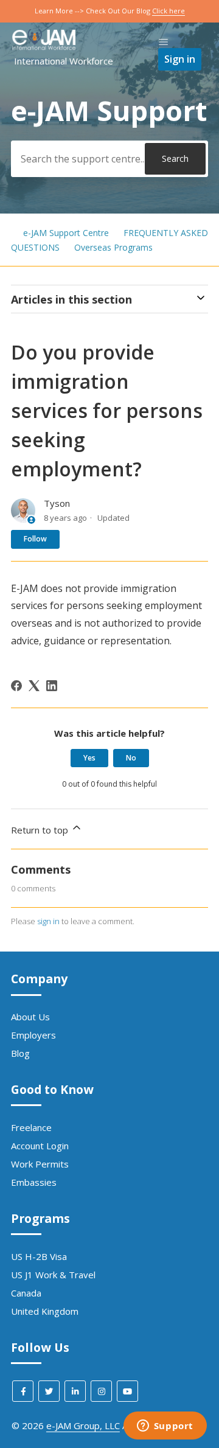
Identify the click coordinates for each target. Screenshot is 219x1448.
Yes (89, 758)
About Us (30, 1017)
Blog (20, 1053)
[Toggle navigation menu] (163, 42)
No (131, 758)
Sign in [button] (179, 59)
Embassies (34, 1182)
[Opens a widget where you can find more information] (165, 1426)
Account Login (40, 1146)
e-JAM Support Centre (66, 232)
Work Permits (40, 1164)
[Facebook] (16, 685)
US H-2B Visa (39, 1256)
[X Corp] (34, 685)
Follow (35, 539)
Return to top (41, 830)
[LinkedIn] (51, 685)
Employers (33, 1035)
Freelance (31, 1127)
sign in (48, 921)
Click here (168, 10)
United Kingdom (44, 1311)
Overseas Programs (113, 247)
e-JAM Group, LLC (83, 1425)
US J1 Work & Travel (53, 1275)
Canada (26, 1293)
